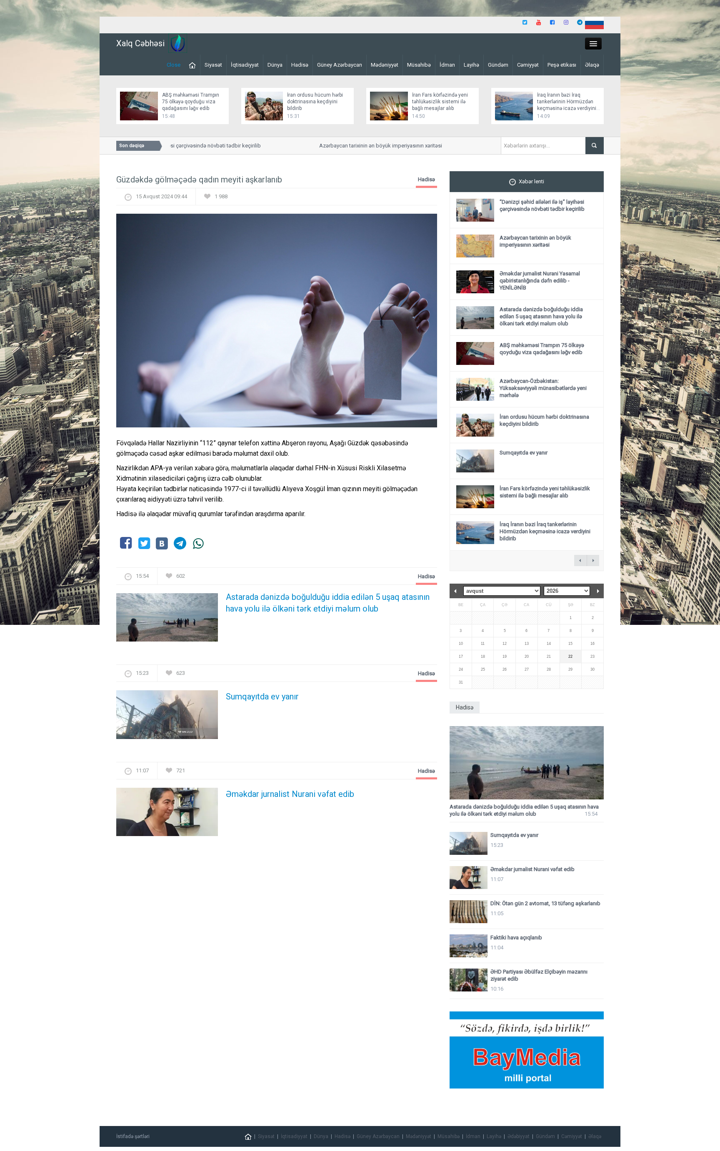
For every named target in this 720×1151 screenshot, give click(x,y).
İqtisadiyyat (245, 65)
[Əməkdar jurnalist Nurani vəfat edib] (167, 814)
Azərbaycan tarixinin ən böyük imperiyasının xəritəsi (363, 145)
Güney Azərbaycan (339, 65)
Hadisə (299, 65)
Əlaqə (592, 65)
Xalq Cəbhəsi (140, 43)
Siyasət (213, 65)
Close (173, 65)
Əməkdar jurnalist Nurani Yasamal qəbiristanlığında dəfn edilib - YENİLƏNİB (540, 280)
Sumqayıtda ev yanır (262, 697)
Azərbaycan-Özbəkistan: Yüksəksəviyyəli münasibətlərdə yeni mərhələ (543, 388)
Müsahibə (419, 65)
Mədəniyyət (384, 65)
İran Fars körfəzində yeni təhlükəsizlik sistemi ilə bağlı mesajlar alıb (440, 101)
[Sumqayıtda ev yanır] (167, 717)
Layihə (471, 65)
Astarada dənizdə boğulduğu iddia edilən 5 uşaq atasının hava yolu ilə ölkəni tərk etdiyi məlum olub (328, 603)
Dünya (275, 65)
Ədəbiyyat (519, 1136)
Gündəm (498, 65)
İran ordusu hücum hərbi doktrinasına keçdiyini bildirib (315, 101)
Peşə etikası (562, 65)
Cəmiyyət (528, 65)
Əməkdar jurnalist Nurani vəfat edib (290, 794)
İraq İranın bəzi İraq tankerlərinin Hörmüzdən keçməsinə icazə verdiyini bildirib (545, 531)
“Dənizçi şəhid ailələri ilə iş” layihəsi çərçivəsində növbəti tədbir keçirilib (542, 205)
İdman (447, 65)
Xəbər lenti (531, 181)
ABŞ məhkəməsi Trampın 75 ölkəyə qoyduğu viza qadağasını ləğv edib (190, 101)
